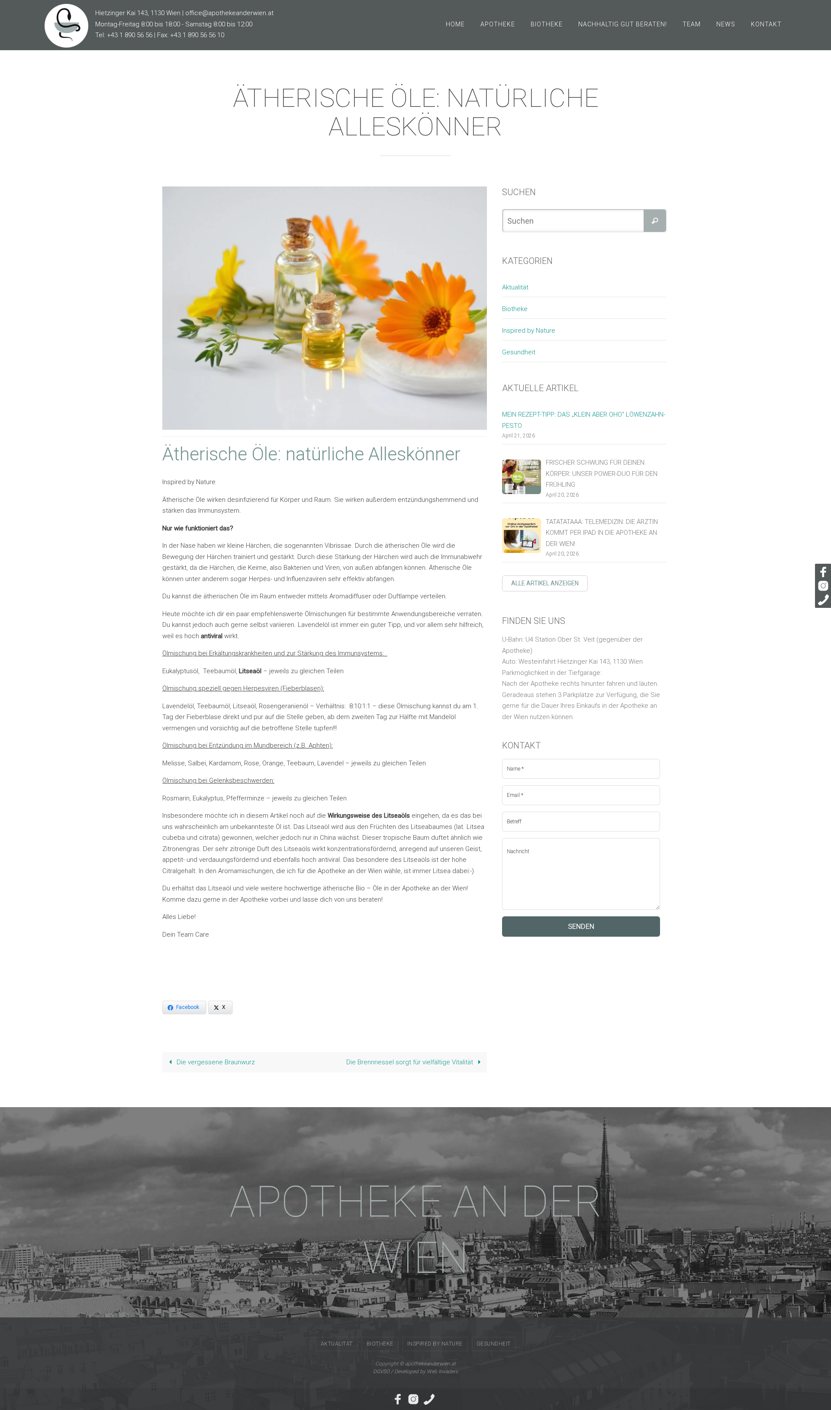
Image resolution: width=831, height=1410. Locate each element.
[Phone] (822, 599)
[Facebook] (822, 572)
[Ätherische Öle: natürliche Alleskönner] (331, 308)
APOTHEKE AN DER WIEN (415, 1229)
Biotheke (515, 309)
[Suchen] (655, 220)
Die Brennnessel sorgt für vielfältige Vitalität (410, 1062)
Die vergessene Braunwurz (215, 1062)
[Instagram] (822, 586)
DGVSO (381, 1371)
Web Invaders (442, 1371)
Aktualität (515, 287)
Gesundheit (518, 352)
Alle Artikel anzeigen (545, 583)
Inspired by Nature (528, 330)
